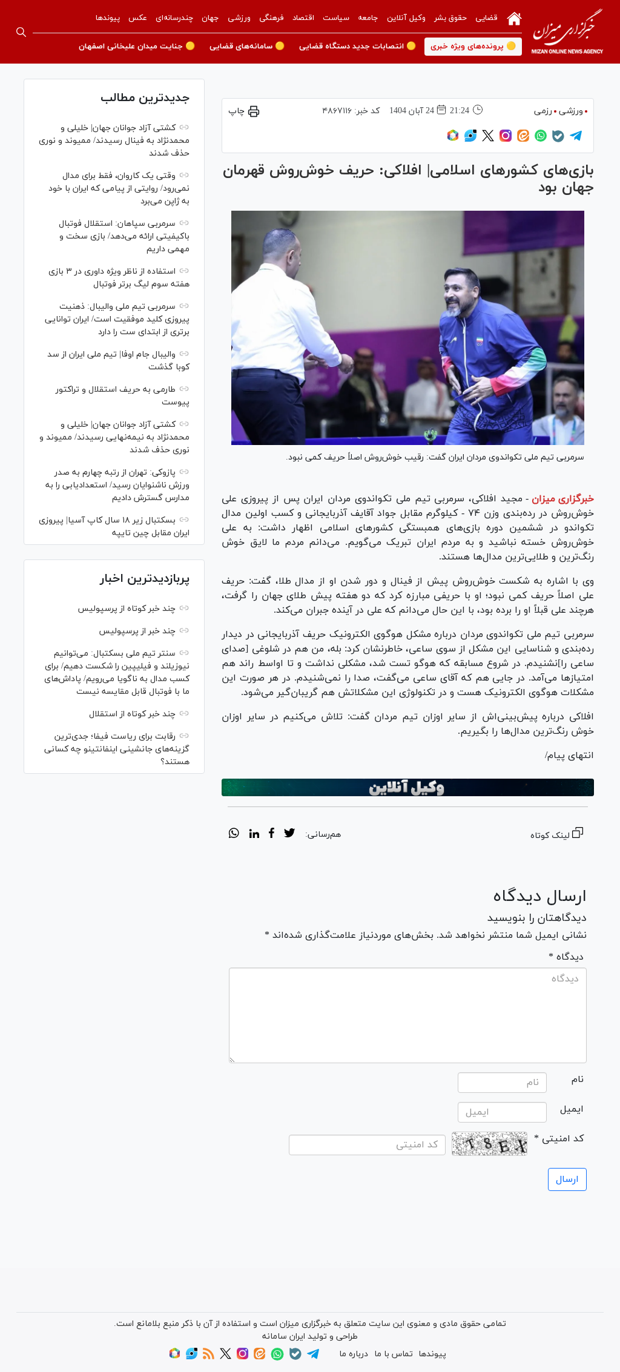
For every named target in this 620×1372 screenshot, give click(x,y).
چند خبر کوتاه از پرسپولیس (127, 609)
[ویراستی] (470, 139)
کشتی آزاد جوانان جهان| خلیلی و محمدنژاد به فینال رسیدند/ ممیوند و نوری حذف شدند (114, 140)
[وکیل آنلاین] (408, 787)
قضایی (486, 18)
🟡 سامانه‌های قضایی (247, 46)
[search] (21, 32)
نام (578, 1079)
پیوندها (108, 18)
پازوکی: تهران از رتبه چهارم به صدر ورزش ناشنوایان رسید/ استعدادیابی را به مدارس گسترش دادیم (117, 485)
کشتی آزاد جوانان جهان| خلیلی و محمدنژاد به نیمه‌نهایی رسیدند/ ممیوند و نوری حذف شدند (114, 437)
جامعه (368, 18)
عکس (137, 18)
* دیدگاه (566, 957)
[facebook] (271, 835)
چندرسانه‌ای (174, 18)
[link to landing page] (567, 32)
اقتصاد (303, 18)
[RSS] (208, 1357)
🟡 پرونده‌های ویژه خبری (473, 46)
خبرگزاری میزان (563, 499)
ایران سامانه (283, 1336)
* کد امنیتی (559, 1139)
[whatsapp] (234, 835)
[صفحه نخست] (514, 17)
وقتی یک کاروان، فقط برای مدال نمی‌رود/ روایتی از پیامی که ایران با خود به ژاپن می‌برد (119, 188)
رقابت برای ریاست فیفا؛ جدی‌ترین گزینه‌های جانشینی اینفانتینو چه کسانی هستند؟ (117, 749)
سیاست (336, 18)
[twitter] (289, 835)
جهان (210, 18)
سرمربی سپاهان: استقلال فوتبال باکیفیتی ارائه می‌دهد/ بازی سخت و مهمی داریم (124, 236)
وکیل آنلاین (406, 18)
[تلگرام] (576, 139)
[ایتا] (523, 139)
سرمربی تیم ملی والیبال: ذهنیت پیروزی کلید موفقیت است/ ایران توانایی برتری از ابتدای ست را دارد (117, 319)
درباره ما (353, 1354)
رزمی (543, 111)
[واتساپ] (541, 139)
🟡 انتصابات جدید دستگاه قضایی (357, 46)
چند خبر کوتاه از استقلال (132, 714)
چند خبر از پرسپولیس (137, 631)
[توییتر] (488, 139)
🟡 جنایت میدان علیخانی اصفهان (137, 46)
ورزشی (239, 18)
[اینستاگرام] (506, 139)
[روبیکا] (453, 139)
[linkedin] (254, 835)
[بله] (558, 140)
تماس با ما (393, 1354)
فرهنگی (271, 18)
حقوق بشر (450, 18)
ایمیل (572, 1109)
